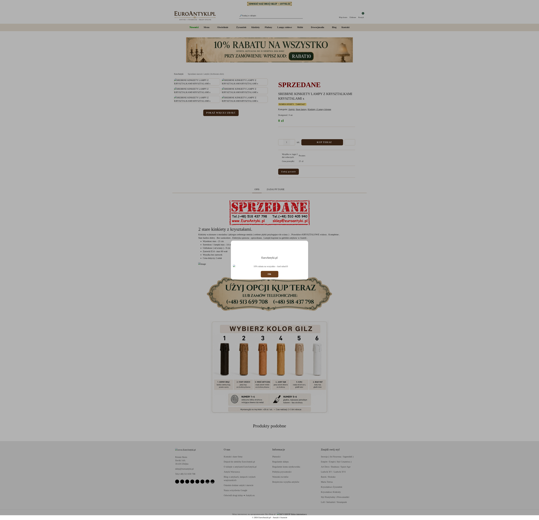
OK (269, 274)
